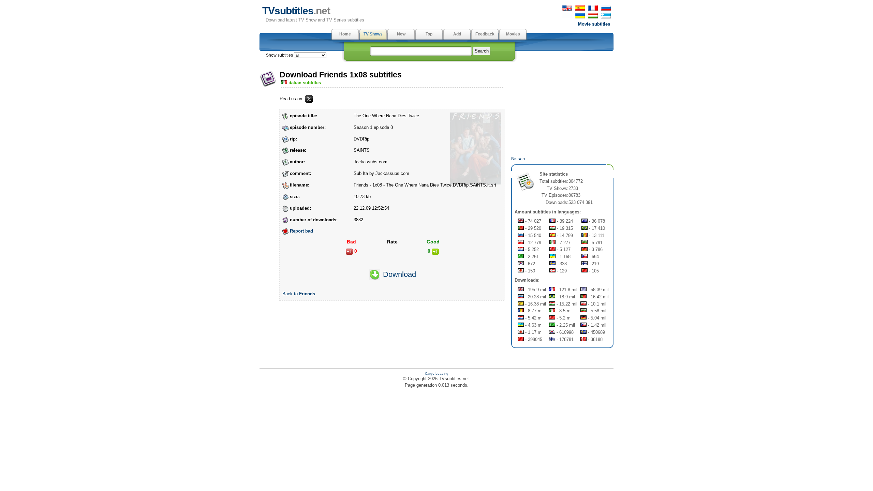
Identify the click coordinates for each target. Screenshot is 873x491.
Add (457, 34)
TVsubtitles (296, 10)
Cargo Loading (436, 373)
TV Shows (373, 34)
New (401, 34)
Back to (298, 293)
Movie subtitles (594, 24)
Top (429, 34)
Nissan (518, 158)
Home (345, 34)
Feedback (484, 34)
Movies (513, 34)
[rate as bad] (349, 252)
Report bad (301, 231)
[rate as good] (435, 252)
